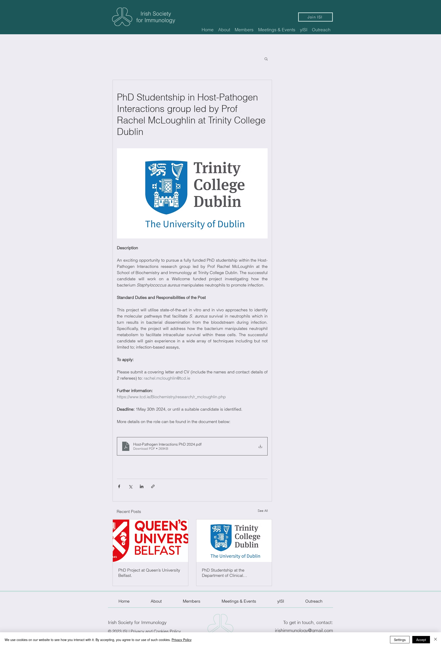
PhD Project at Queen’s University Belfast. (149, 572)
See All (263, 511)
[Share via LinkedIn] (141, 486)
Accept (421, 639)
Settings (400, 639)
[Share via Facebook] (119, 486)
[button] (224, 29)
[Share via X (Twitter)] (130, 486)
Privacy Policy (182, 639)
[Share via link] (153, 486)
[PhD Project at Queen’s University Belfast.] (150, 540)
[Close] (435, 639)
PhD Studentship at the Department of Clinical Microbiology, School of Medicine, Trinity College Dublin (233, 572)
